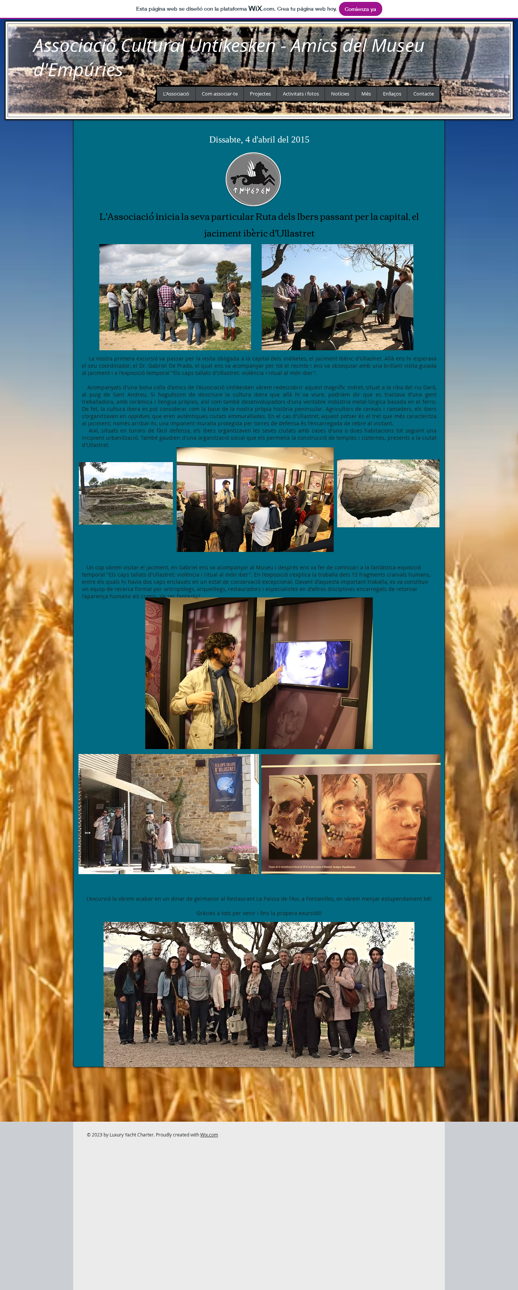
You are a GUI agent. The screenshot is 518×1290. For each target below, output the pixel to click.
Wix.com (209, 1135)
